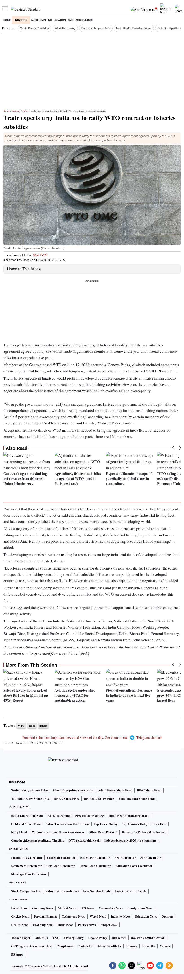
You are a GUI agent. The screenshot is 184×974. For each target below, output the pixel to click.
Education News (146, 916)
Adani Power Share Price (115, 790)
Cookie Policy (97, 937)
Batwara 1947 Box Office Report (144, 832)
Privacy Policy (74, 937)
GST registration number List (31, 946)
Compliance (65, 946)
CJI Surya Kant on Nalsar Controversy (58, 832)
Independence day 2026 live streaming (130, 840)
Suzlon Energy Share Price (29, 790)
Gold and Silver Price (26, 824)
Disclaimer (119, 937)
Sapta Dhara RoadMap (34, 28)
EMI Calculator (125, 857)
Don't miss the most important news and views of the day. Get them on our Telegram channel (92, 737)
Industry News (120, 916)
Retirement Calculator (26, 865)
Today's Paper (20, 937)
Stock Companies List (26, 891)
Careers (165, 946)
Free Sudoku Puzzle (96, 891)
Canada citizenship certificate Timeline (37, 840)
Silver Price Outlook (103, 832)
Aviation (60, 20)
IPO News (87, 908)
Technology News (73, 916)
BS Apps (17, 954)
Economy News (43, 924)
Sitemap (131, 946)
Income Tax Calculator (26, 857)
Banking (46, 20)
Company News (42, 908)
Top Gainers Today (135, 824)
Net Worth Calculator (95, 857)
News (25, 110)
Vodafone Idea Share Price (136, 798)
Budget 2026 (108, 924)
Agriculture (84, 20)
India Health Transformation (133, 28)
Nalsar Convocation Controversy (67, 824)
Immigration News (140, 908)
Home (7, 20)
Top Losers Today (105, 824)
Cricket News (20, 916)
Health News (19, 924)
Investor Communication (148, 937)
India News (65, 924)
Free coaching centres (95, 28)
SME (70, 20)
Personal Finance (45, 916)
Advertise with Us (109, 946)
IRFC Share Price (149, 790)
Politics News (87, 924)
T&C (56, 937)
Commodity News (111, 908)
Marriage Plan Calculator (28, 874)
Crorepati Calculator (61, 857)
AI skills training (65, 28)
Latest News (19, 908)
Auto (34, 20)
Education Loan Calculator (133, 865)
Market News (67, 908)
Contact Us (84, 946)
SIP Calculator (150, 857)
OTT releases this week (84, 840)
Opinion (167, 916)
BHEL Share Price (66, 798)
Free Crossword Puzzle (130, 891)
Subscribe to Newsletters (62, 891)
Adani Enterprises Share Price (72, 790)
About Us (41, 937)
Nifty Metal (19, 832)
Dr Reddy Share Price (99, 798)
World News (98, 916)
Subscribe (148, 946)
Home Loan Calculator (95, 865)
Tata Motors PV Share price (30, 798)
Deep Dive (159, 824)
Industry (21, 20)
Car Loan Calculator (60, 865)
